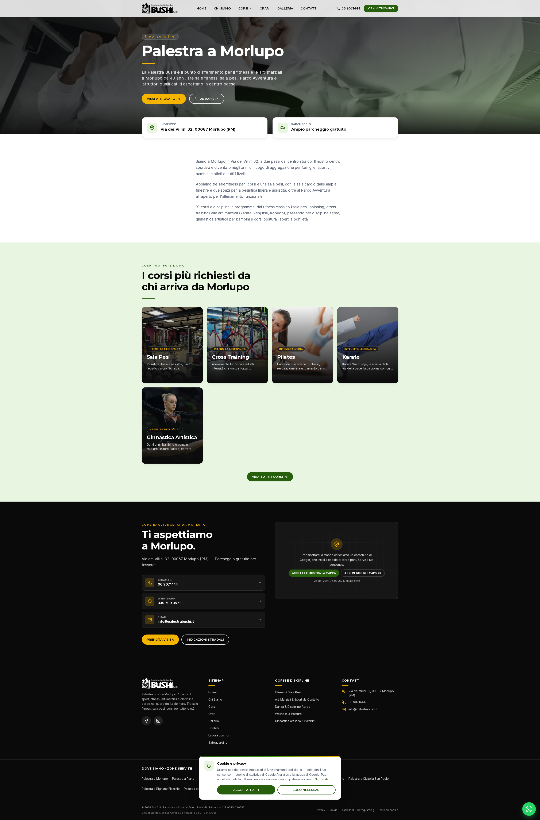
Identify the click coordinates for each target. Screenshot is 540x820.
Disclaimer (347, 810)
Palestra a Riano (183, 778)
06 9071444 (351, 8)
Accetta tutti (246, 790)
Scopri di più (324, 779)
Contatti (309, 8)
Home (201, 8)
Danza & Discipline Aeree (292, 706)
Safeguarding (217, 742)
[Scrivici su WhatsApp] (529, 809)
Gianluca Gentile (169, 812)
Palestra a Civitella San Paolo (368, 778)
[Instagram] (158, 720)
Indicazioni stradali (205, 639)
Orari (265, 8)
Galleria (285, 8)
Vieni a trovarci (381, 8)
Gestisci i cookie (388, 810)
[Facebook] (146, 720)
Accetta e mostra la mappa (314, 573)
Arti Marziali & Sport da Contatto (297, 699)
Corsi (243, 8)
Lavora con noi (218, 735)
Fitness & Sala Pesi (288, 692)
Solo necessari (306, 790)
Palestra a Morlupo (155, 778)
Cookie (333, 810)
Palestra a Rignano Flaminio (161, 788)
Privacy (320, 810)
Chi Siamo (222, 8)
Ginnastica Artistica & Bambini (295, 721)
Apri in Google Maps (364, 573)
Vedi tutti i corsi (267, 477)
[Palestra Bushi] (160, 8)
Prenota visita (160, 639)
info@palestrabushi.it (362, 709)
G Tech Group (208, 812)
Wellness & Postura (288, 714)
